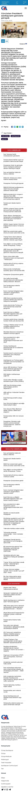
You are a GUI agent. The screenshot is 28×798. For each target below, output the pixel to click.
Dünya (3, 753)
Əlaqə (3, 778)
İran (2, 768)
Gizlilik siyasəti (5, 784)
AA (3, 41)
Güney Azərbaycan (7, 750)
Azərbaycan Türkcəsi (5, 2)
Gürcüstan (5, 136)
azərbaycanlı (16, 136)
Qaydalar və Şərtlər (7, 787)
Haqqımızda (5, 781)
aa (7, 41)
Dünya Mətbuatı (6, 756)
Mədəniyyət (5, 759)
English (24, 2)
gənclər (4, 139)
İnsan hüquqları (6, 762)
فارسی (17, 2)
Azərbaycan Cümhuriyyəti (9, 765)
